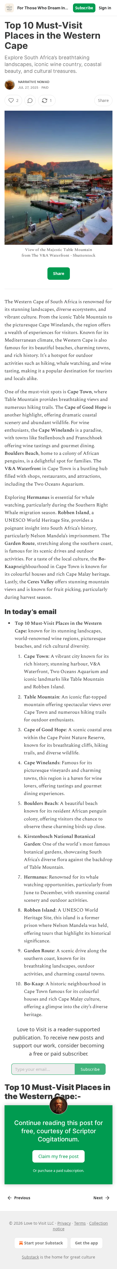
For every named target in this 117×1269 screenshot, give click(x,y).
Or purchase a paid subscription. (58, 1170)
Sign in (105, 7)
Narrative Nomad (33, 82)
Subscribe (84, 7)
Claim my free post (58, 1156)
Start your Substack (43, 1243)
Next (98, 1197)
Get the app (86, 1243)
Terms (80, 1223)
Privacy (64, 1223)
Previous (22, 1197)
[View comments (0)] (30, 100)
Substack (30, 1257)
